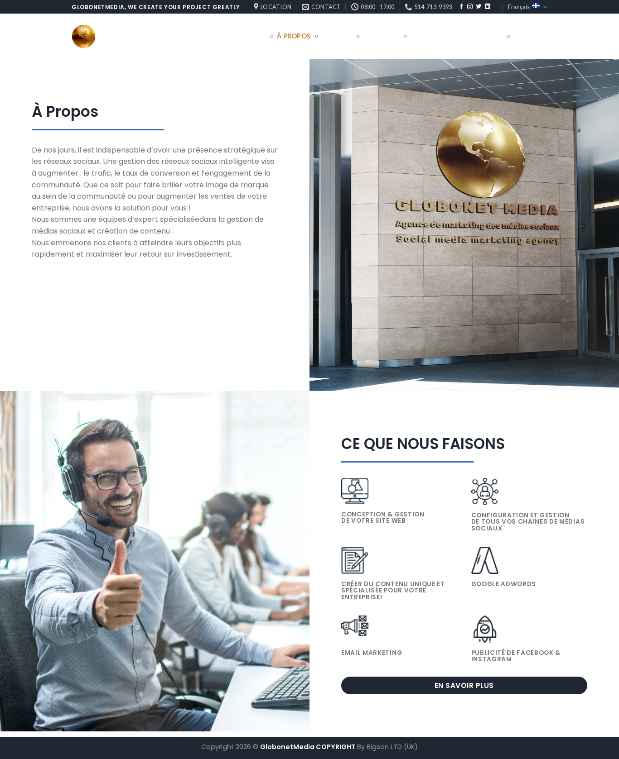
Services (337, 36)
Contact (530, 36)
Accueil (251, 36)
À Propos (293, 36)
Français (519, 6)
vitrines (378, 36)
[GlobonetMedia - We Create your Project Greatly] (117, 36)
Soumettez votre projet (456, 36)
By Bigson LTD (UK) (387, 746)
